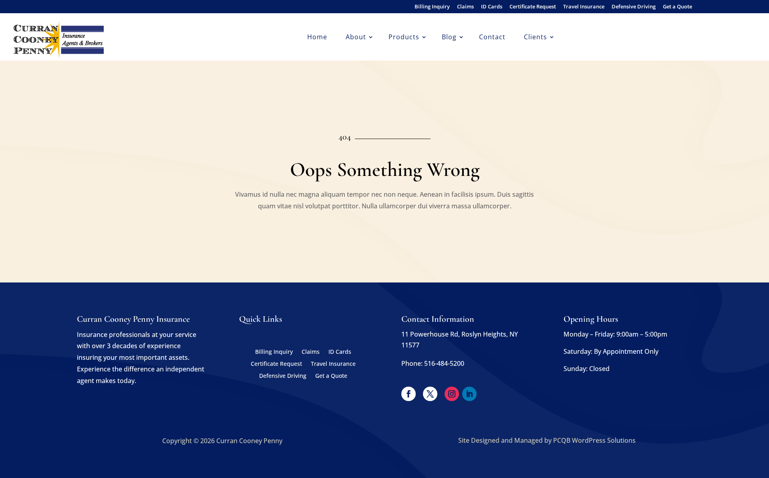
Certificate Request (532, 7)
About (356, 37)
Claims (465, 7)
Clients (535, 37)
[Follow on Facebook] (408, 394)
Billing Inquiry (432, 7)
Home (317, 37)
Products (404, 37)
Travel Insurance (583, 7)
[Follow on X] (430, 394)
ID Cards (491, 7)
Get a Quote (677, 7)
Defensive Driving (634, 7)
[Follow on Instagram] (452, 394)
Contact (492, 37)
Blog (449, 37)
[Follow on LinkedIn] (469, 394)
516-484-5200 (444, 363)
